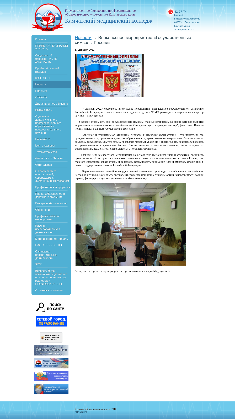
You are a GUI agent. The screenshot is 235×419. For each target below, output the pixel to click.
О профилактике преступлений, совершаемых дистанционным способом (52, 176)
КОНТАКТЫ (42, 78)
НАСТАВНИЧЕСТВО (48, 245)
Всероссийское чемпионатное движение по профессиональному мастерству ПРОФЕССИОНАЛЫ (51, 277)
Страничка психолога (49, 290)
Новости (40, 84)
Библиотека (42, 139)
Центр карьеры (45, 145)
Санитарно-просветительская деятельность (46, 255)
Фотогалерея (43, 164)
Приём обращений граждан (47, 70)
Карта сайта (81, 412)
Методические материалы (51, 238)
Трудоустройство (46, 151)
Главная (40, 39)
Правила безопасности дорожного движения (50, 195)
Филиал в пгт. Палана (49, 158)
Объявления (43, 209)
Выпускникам (43, 110)
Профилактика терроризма (52, 187)
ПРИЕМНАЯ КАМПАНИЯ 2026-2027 (51, 47)
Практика (41, 90)
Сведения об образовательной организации (46, 59)
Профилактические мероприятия (47, 218)
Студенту (41, 97)
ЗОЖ (38, 264)
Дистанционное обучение (51, 103)
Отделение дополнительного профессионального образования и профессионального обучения (48, 124)
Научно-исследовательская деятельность (47, 229)
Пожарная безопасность (51, 203)
